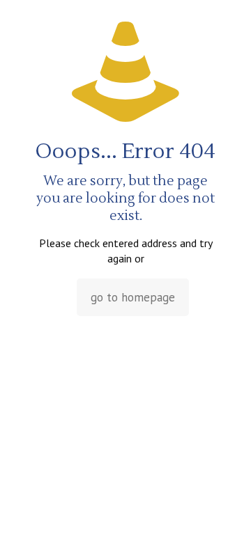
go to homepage (133, 297)
